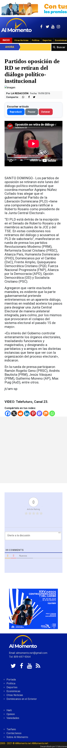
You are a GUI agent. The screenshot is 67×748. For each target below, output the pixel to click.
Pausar (31, 112)
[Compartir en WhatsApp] (21, 97)
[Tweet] (32, 97)
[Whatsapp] (52, 413)
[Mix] (46, 413)
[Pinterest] (33, 413)
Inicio (6, 40)
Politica (11, 683)
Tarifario (11, 729)
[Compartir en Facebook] (27, 97)
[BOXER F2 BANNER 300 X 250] (33, 608)
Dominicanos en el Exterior (22, 698)
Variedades (13, 718)
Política (35, 40)
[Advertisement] (33, 450)
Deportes (47, 40)
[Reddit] (20, 413)
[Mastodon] (39, 413)
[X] (14, 413)
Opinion (11, 714)
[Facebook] (8, 413)
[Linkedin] (27, 413)
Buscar (61, 47)
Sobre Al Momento (17, 737)
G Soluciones (61, 746)
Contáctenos (14, 733)
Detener (45, 112)
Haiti (9, 710)
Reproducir (16, 112)
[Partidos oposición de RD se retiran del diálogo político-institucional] (10, 87)
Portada (11, 679)
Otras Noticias (21, 40)
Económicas (13, 691)
